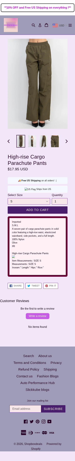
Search (28, 356)
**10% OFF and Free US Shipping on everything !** (37, 7)
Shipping (50, 369)
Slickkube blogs (37, 390)
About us (45, 356)
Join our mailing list (37, 400)
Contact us (24, 376)
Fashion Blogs (48, 376)
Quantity (57, 195)
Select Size (15, 195)
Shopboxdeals (33, 443)
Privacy (56, 363)
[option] (20, 141)
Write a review (37, 316)
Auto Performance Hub (37, 383)
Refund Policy (28, 369)
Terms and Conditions (29, 363)
